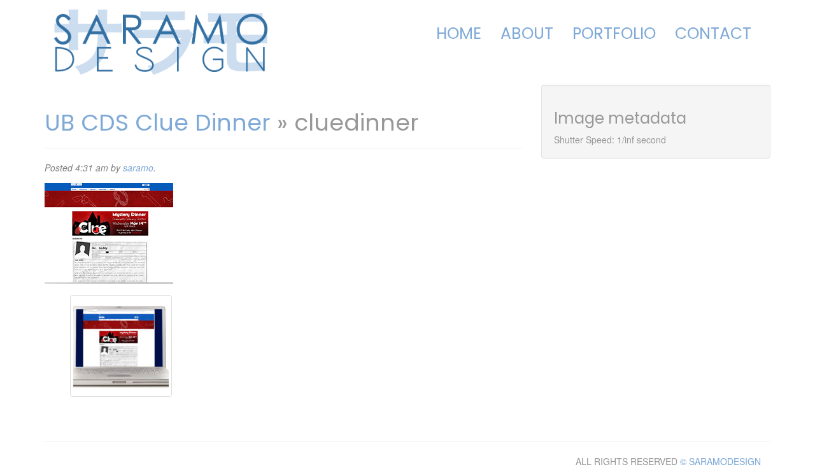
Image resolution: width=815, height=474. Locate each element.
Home (458, 33)
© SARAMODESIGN (720, 461)
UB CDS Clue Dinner (158, 122)
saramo (138, 167)
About (526, 33)
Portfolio (614, 33)
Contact (713, 33)
